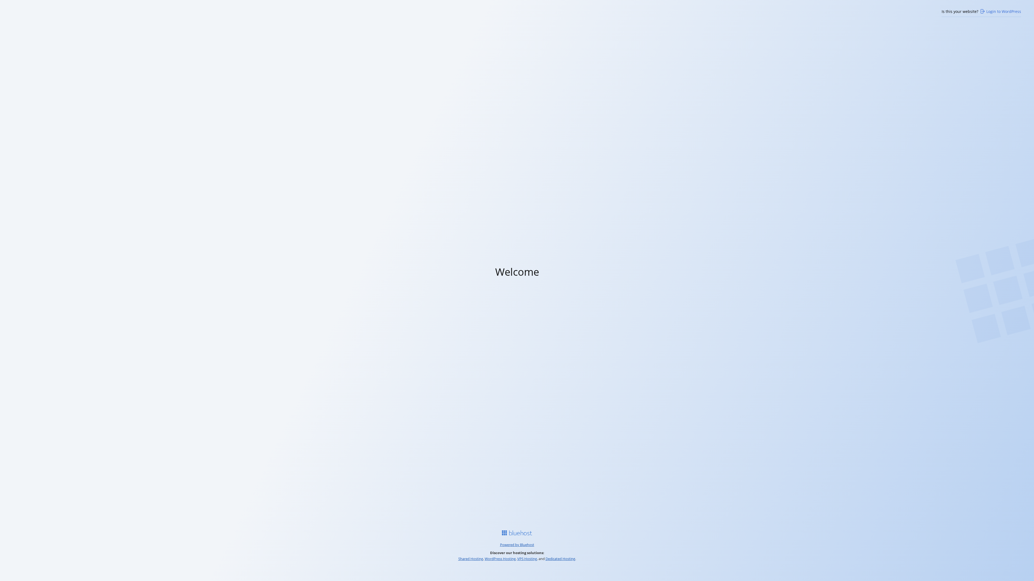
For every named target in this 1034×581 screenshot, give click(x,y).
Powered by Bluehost (517, 544)
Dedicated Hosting (560, 558)
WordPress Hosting (500, 558)
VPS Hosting (527, 558)
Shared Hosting (470, 558)
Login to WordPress (1003, 11)
